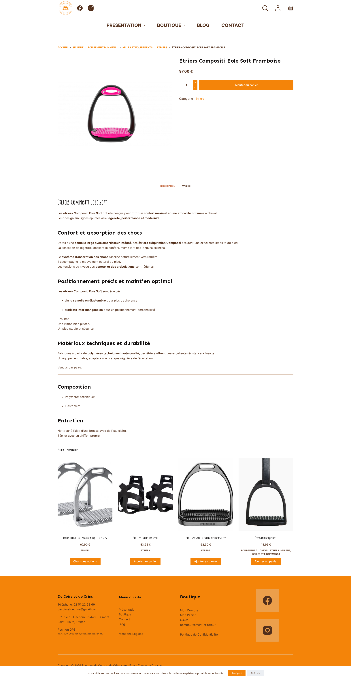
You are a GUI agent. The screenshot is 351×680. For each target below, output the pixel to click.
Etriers (199, 98)
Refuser (255, 673)
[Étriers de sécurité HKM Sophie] (145, 494)
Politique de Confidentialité (199, 634)
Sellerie (285, 550)
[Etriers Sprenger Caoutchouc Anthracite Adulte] (205, 494)
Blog (122, 624)
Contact (124, 619)
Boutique (125, 614)
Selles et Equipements (266, 554)
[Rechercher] (265, 8)
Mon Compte (189, 610)
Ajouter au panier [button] (145, 561)
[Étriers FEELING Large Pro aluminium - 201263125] (85, 494)
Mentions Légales (131, 634)
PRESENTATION (124, 25)
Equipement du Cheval (255, 550)
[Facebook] (80, 8)
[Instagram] (91, 8)
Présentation (127, 609)
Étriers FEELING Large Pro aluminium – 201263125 (85, 538)
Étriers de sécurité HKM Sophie (145, 538)
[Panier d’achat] (290, 8)
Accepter (236, 673)
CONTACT (232, 25)
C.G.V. (184, 620)
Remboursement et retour (198, 625)
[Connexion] (278, 8)
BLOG (203, 25)
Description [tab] (167, 186)
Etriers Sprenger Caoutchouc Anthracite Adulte (206, 538)
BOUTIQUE (169, 25)
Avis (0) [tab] (186, 186)
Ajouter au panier (246, 85)
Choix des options (85, 561)
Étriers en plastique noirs (266, 538)
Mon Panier (188, 615)
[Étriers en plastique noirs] (266, 494)
